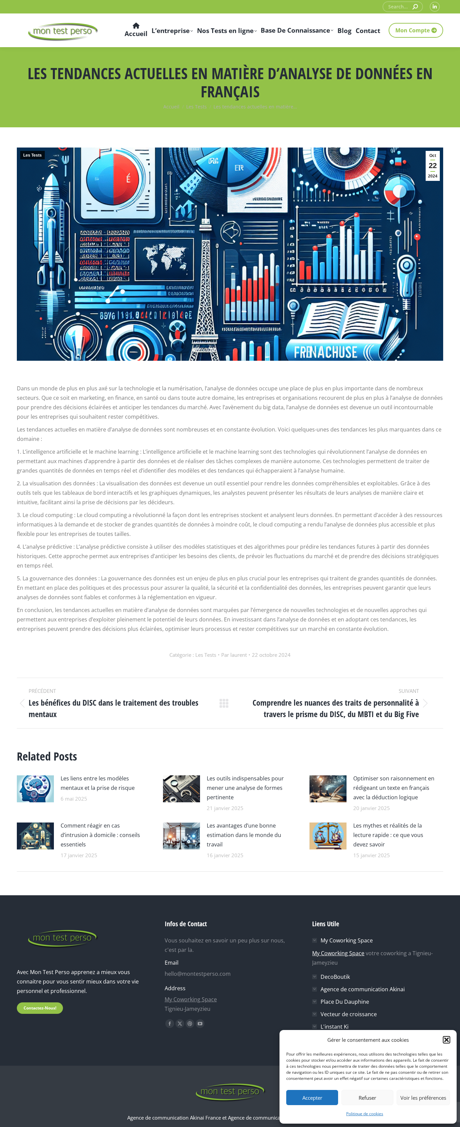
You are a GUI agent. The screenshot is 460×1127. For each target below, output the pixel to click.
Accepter (312, 1097)
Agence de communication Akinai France (174, 1117)
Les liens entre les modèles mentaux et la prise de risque (98, 783)
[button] (446, 1039)
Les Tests (32, 155)
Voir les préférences (423, 1097)
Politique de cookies (364, 1114)
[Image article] (35, 788)
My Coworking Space (191, 999)
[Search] (415, 6)
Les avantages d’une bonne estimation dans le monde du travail (244, 835)
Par (234, 654)
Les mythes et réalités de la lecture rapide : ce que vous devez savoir (388, 835)
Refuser (367, 1097)
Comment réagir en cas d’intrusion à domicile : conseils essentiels (100, 835)
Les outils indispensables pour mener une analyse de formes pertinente (245, 788)
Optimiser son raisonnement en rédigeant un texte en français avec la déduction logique (393, 788)
